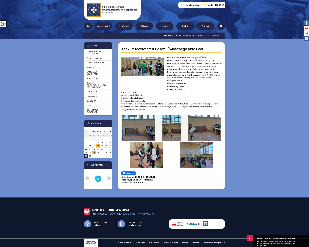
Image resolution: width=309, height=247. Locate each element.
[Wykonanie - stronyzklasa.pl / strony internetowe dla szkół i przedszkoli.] (91, 243)
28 (106, 153)
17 (90, 149)
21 (106, 149)
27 (102, 153)
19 (98, 149)
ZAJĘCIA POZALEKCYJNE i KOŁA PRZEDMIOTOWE (96, 85)
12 (98, 146)
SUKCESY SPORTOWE (96, 63)
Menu (94, 46)
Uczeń (165, 26)
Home (178, 35)
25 (94, 153)
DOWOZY (91, 105)
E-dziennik (124, 26)
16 (86, 149)
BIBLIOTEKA (92, 92)
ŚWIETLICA (91, 101)
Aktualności (103, 26)
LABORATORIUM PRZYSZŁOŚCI (94, 52)
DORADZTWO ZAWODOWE (92, 111)
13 (102, 146)
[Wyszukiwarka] (221, 26)
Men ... (200, 35)
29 (110, 153)
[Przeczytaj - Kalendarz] (101, 124)
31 (90, 156)
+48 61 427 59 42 (216, 5)
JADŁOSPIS (92, 96)
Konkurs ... (216, 35)
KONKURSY (91, 67)
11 (94, 146)
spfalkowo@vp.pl (193, 5)
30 (86, 156)
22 (110, 149)
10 (90, 146)
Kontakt (205, 26)
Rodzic (185, 26)
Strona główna (88, 26)
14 (106, 146)
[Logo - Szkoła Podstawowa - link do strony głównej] (112, 10)
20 (102, 149)
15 (110, 146)
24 (90, 153)
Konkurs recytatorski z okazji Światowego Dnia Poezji (163, 49)
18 (94, 149)
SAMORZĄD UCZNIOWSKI (92, 73)
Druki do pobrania (94, 58)
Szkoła (144, 26)
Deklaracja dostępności (214, 243)
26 (98, 153)
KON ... (207, 35)
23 (86, 153)
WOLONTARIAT (93, 78)
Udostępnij (130, 173)
